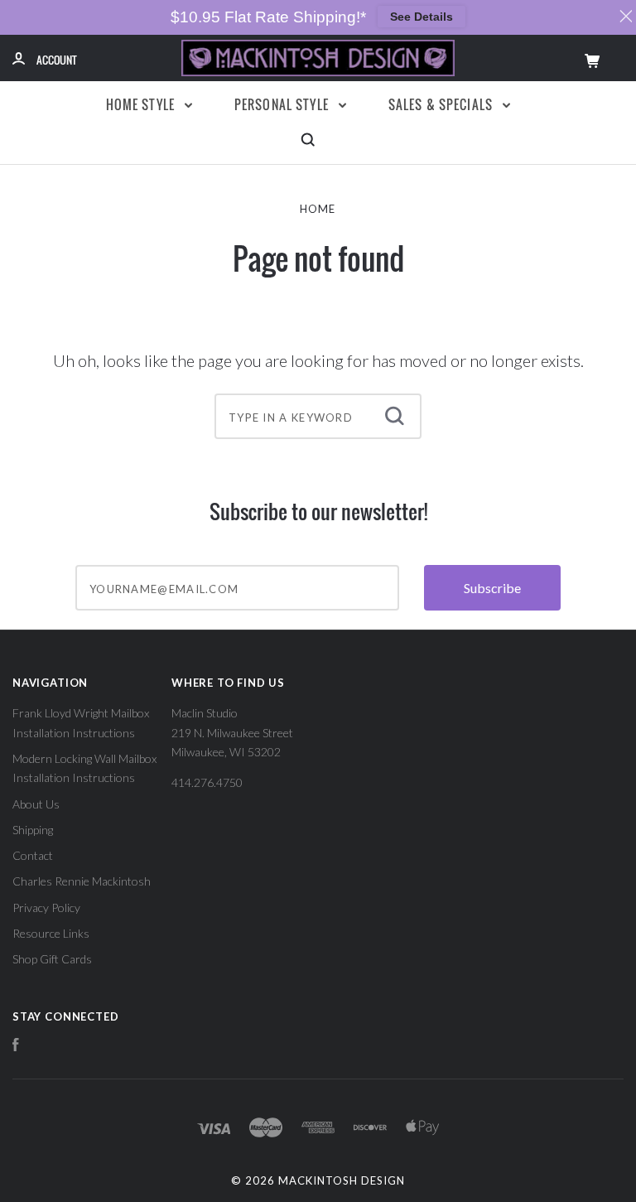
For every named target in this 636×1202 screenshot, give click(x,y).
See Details (421, 16)
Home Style (142, 104)
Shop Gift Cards (52, 959)
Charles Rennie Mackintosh (81, 881)
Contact (32, 855)
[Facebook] (15, 1047)
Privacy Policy (46, 907)
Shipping (32, 830)
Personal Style (283, 104)
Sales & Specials (442, 104)
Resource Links (50, 933)
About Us (36, 804)
